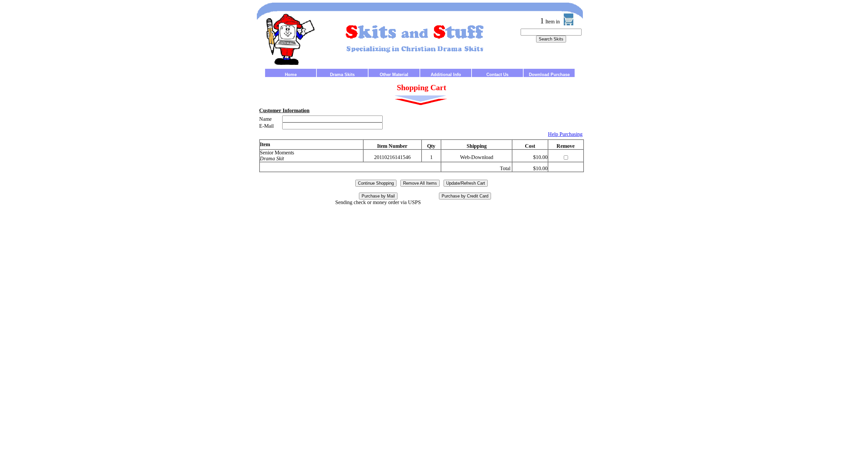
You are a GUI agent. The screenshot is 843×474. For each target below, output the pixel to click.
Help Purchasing (565, 134)
